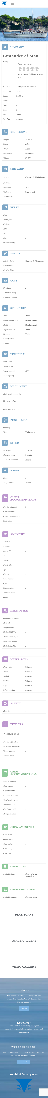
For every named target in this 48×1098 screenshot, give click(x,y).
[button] (12, 3)
